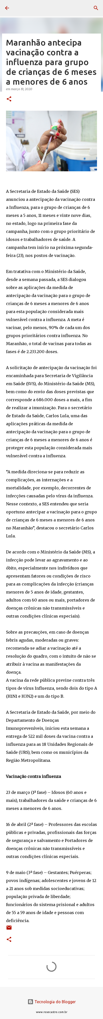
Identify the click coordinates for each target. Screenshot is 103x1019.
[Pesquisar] (96, 8)
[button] (9, 99)
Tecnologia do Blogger (55, 1001)
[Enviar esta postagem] (9, 929)
